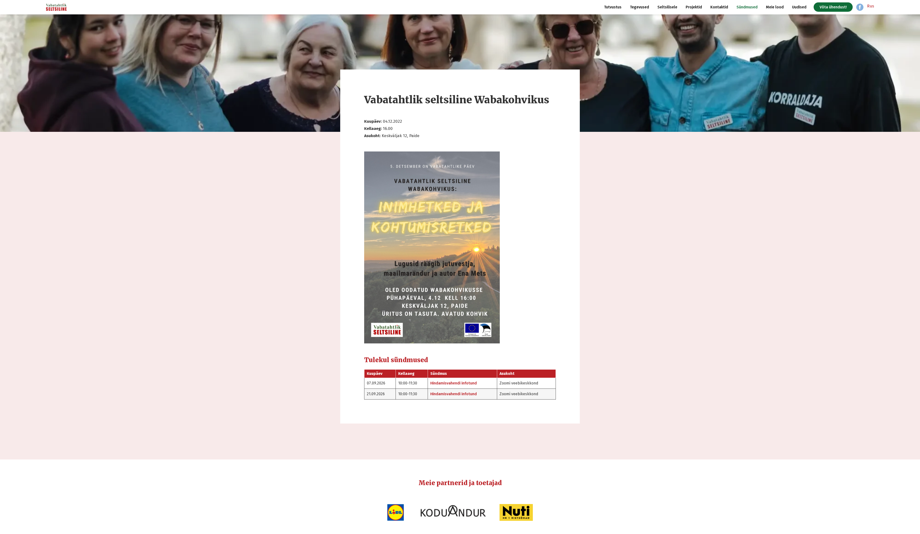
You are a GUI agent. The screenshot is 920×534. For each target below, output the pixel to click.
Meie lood (775, 7)
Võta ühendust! (833, 7)
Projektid (694, 7)
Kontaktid (719, 7)
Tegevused (639, 7)
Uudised (799, 7)
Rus (870, 6)
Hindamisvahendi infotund (453, 383)
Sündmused (747, 7)
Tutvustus (612, 7)
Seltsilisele (667, 7)
